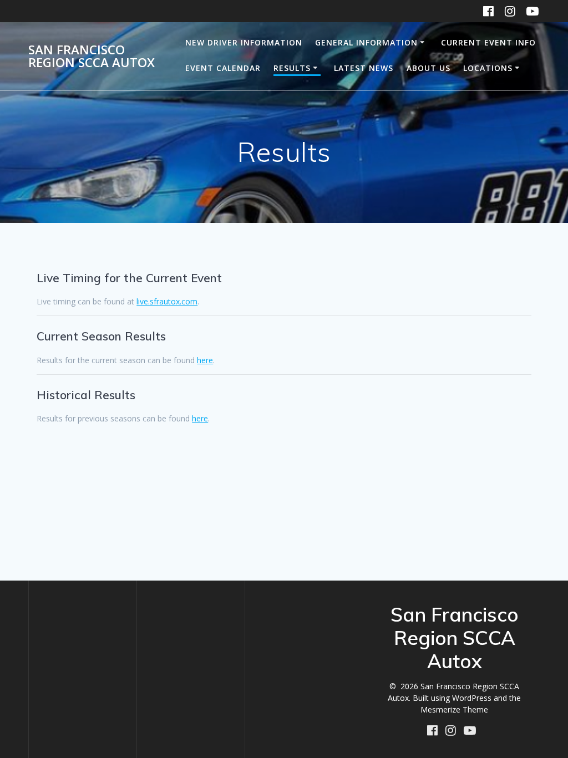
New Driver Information (243, 42)
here (205, 360)
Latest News (363, 68)
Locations (488, 68)
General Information (366, 42)
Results (292, 68)
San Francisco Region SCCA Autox (91, 56)
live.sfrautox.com (166, 301)
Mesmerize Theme (454, 709)
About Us (428, 68)
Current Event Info (488, 42)
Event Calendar (223, 68)
